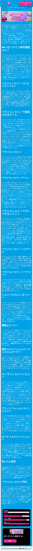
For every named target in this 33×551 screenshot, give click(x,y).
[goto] (9, 6)
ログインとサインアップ (26, 3)
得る (10, 541)
